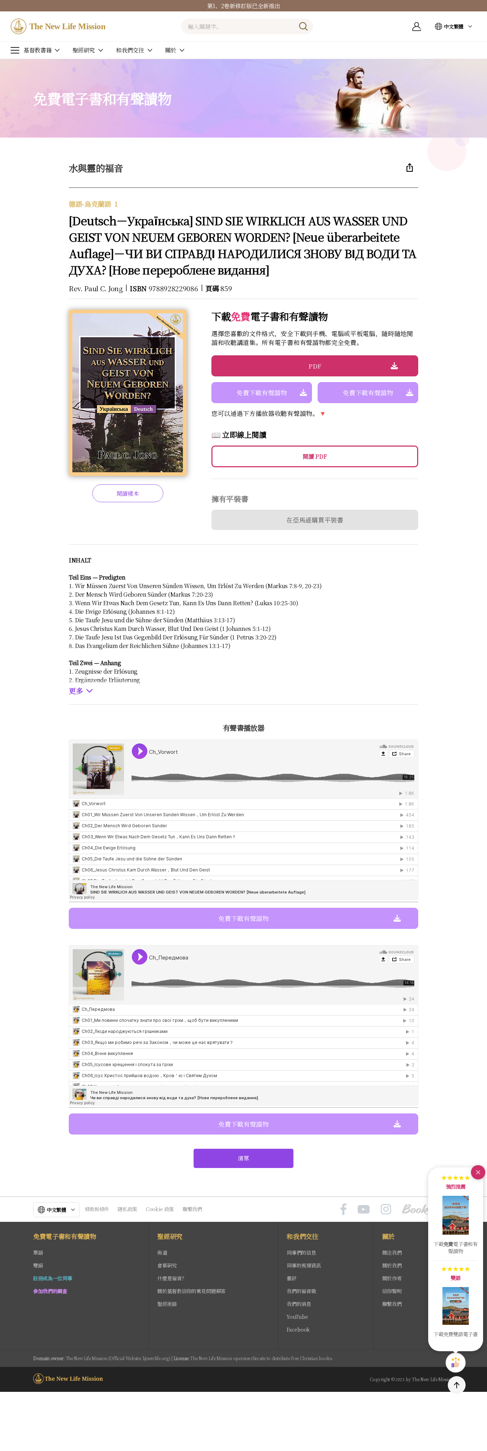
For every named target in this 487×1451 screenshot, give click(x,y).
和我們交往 (302, 1236)
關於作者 (392, 1278)
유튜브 (363, 1209)
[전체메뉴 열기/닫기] (15, 50)
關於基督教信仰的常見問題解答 (191, 1291)
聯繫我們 (192, 1209)
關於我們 (392, 1265)
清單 (243, 1158)
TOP (457, 1385)
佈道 (162, 1252)
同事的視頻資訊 (304, 1265)
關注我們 (392, 1252)
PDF (314, 365)
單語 (38, 1252)
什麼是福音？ (171, 1278)
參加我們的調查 (50, 1291)
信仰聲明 (392, 1291)
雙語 (38, 1265)
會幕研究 (167, 1265)
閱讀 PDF (315, 456)
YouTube (297, 1316)
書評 (291, 1278)
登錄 (416, 26)
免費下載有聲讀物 (261, 392)
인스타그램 (386, 1209)
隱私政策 (127, 1209)
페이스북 (343, 1209)
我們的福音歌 (301, 1291)
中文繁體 (453, 26)
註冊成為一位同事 (52, 1278)
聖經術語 (167, 1303)
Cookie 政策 (160, 1209)
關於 (388, 1236)
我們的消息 (299, 1303)
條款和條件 (97, 1209)
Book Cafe (428, 1209)
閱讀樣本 (128, 493)
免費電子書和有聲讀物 (64, 1236)
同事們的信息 (301, 1252)
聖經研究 (170, 1236)
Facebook (298, 1329)
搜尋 (303, 26)
